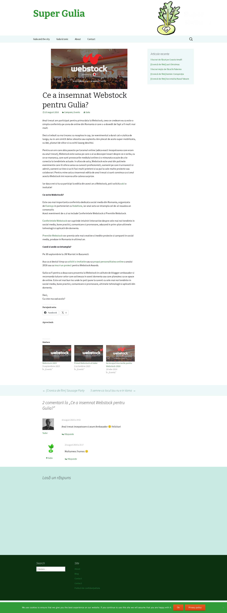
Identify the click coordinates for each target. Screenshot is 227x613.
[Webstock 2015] (56, 353)
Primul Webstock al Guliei (85, 363)
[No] (223, 607)
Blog (77, 573)
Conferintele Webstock (54, 220)
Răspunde (69, 434)
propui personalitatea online (108, 261)
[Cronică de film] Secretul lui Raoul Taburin (170, 78)
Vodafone (77, 205)
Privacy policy (195, 607)
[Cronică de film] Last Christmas (165, 64)
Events (77, 112)
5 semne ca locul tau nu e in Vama (113, 390)
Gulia (88, 112)
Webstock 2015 (49, 363)
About (78, 39)
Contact (91, 39)
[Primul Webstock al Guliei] (88, 353)
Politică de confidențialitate (87, 588)
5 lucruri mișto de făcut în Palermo (166, 69)
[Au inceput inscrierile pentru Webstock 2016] (120, 353)
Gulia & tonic (62, 39)
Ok (178, 607)
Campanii (68, 112)
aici (123, 183)
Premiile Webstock (52, 235)
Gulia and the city (41, 39)
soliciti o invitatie (76, 261)
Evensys (49, 205)
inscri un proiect (63, 265)
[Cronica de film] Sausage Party (63, 390)
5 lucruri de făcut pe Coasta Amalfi (166, 59)
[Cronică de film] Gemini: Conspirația (167, 74)
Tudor (45, 433)
